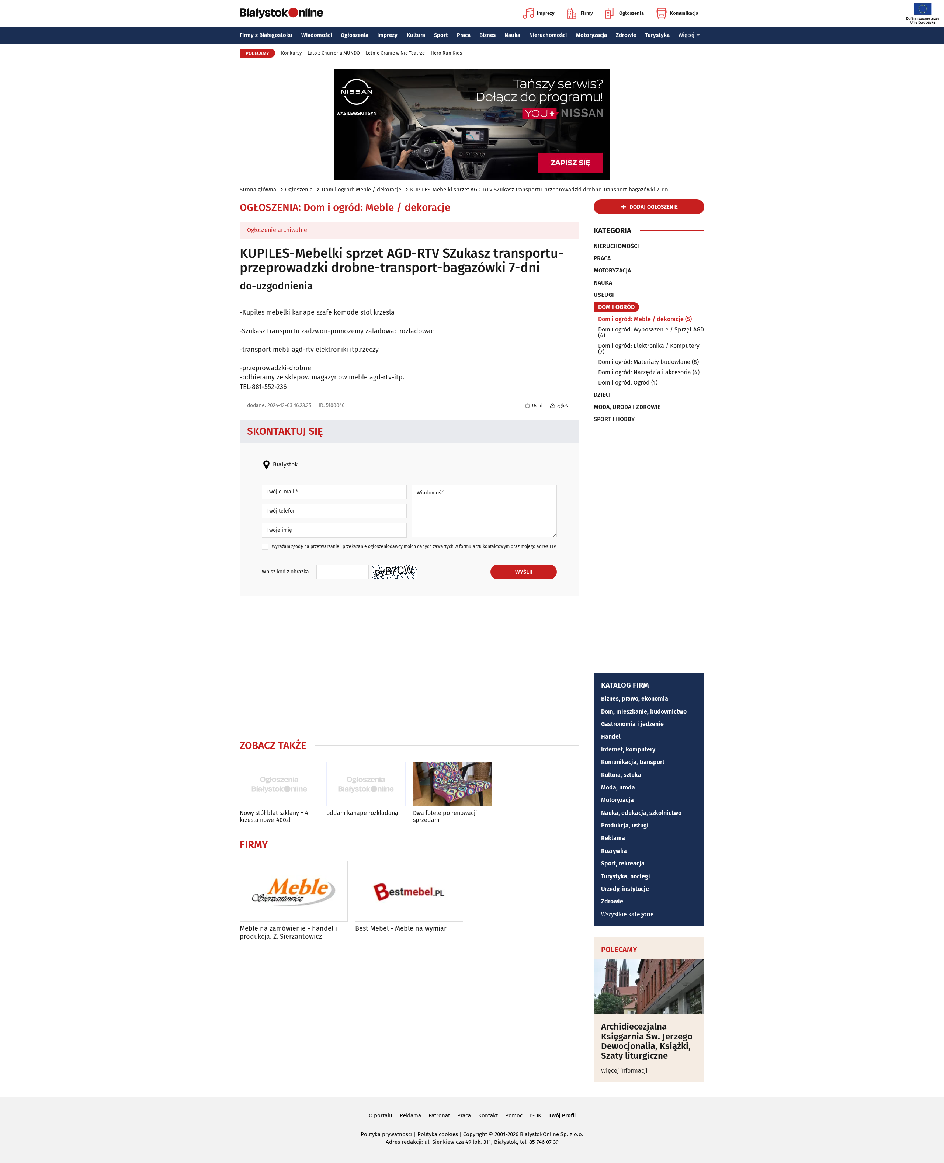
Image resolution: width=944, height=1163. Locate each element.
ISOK (535, 1115)
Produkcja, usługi (625, 825)
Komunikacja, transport (632, 762)
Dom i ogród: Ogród (624, 382)
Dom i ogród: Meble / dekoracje (361, 189)
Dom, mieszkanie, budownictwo (644, 711)
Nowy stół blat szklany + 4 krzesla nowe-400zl (274, 816)
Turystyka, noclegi (625, 876)
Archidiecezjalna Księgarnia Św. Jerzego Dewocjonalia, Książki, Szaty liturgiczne (647, 1041)
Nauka (512, 35)
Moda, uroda (618, 787)
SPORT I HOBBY (614, 419)
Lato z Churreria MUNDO (334, 53)
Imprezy (546, 13)
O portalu (380, 1115)
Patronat (439, 1115)
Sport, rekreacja (623, 863)
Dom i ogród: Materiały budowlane (644, 361)
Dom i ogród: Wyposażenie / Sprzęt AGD (651, 329)
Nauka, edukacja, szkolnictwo (641, 812)
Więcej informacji (624, 1070)
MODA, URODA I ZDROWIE (627, 407)
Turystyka (657, 35)
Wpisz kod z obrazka (285, 572)
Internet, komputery (628, 749)
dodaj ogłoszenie (653, 207)
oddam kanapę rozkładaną (362, 812)
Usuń (537, 405)
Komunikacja (684, 13)
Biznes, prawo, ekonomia (634, 698)
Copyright (475, 1134)
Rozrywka (614, 850)
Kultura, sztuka (621, 774)
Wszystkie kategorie (627, 914)
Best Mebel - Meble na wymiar (401, 929)
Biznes (487, 35)
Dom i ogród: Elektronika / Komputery (649, 345)
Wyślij (523, 572)
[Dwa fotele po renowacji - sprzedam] (452, 784)
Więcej (686, 35)
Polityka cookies (437, 1134)
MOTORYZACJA (612, 271)
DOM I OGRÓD (616, 306)
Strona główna (258, 189)
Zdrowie (626, 35)
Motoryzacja (591, 35)
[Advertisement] (409, 666)
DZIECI (602, 395)
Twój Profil (562, 1115)
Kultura (416, 35)
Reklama (613, 837)
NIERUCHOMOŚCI (616, 246)
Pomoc (514, 1115)
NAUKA (603, 283)
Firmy (587, 13)
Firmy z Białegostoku (266, 35)
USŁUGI (604, 295)
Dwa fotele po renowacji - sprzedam (447, 816)
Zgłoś (562, 405)
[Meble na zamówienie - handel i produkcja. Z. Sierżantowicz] (294, 891)
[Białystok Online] (281, 13)
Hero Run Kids (446, 53)
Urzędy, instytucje (625, 888)
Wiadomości (316, 35)
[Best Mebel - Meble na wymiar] (409, 891)
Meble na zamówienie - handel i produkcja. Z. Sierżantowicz (288, 933)
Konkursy (291, 53)
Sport (441, 35)
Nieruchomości (548, 35)
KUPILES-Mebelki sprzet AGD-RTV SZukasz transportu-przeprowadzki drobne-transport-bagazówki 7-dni (540, 189)
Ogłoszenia (631, 13)
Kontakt (488, 1115)
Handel (611, 736)
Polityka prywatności (386, 1134)
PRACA (602, 258)
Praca (464, 35)
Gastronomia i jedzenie (632, 724)
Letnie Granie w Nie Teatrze (395, 53)
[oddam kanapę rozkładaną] (366, 784)
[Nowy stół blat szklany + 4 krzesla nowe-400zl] (279, 784)
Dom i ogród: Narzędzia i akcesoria (644, 372)
